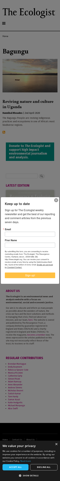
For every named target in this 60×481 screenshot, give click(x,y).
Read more (25, 461)
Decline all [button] (43, 467)
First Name (11, 240)
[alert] (30, 461)
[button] (30, 475)
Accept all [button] (15, 467)
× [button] (56, 444)
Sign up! (30, 275)
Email (8, 229)
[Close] (56, 200)
